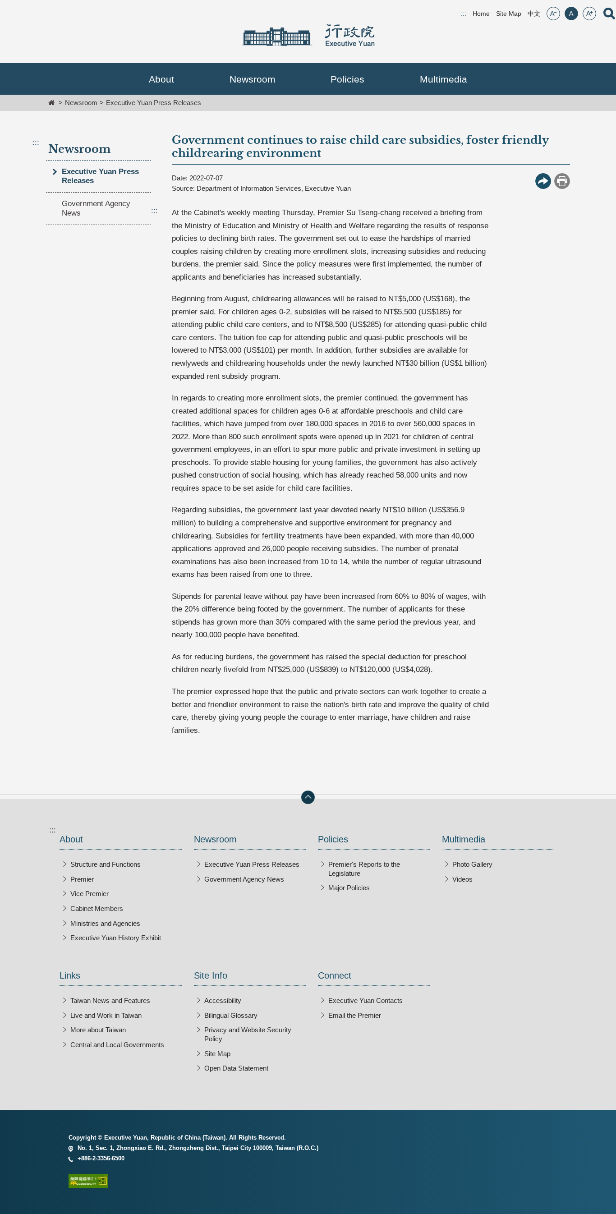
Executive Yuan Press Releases (153, 102)
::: (35, 142)
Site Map (508, 13)
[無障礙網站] (308, 1182)
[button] (161, 79)
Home (481, 13)
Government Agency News (96, 208)
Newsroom (81, 102)
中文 (534, 13)
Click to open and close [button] (308, 797)
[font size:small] (553, 13)
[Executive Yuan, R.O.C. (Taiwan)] (308, 35)
